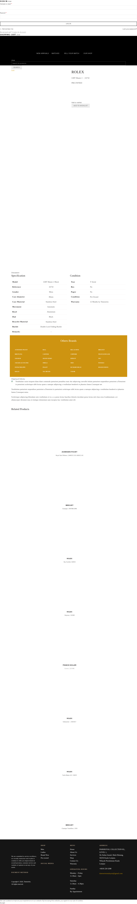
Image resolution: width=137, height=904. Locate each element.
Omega (45, 363)
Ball (44, 349)
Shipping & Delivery (18, 379)
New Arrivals (43, 53)
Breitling (18, 354)
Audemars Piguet (21, 349)
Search (16, 67)
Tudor (73, 371)
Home (72, 849)
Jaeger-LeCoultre (21, 363)
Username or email (6, 4)
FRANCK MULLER (69, 665)
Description (15, 273)
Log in (68, 23)
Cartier (46, 354)
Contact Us (74, 861)
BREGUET (69, 505)
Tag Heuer (46, 371)
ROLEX (69, 558)
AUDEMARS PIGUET (69, 452)
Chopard (74, 354)
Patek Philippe (20, 367)
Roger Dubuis (103, 367)
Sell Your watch (71, 53)
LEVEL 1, (103, 852)
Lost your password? (130, 29)
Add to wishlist (81, 106)
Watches (55, 53)
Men (42, 849)
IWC (99, 358)
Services (73, 855)
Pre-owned (45, 858)
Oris (72, 363)
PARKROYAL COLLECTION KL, (112, 849)
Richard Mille (76, 367)
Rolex (17, 371)
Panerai (101, 363)
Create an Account (19, 32)
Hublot (73, 358)
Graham (18, 358)
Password (3, 13)
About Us (73, 852)
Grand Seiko (47, 358)
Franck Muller (104, 354)
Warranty (73, 864)
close (9, 1)
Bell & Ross (75, 349)
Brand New (45, 855)
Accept (2, 903)
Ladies (43, 852)
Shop (72, 858)
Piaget (45, 367)
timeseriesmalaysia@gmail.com (111, 873)
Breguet (101, 349)
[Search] (12, 58)
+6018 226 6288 (105, 869)
